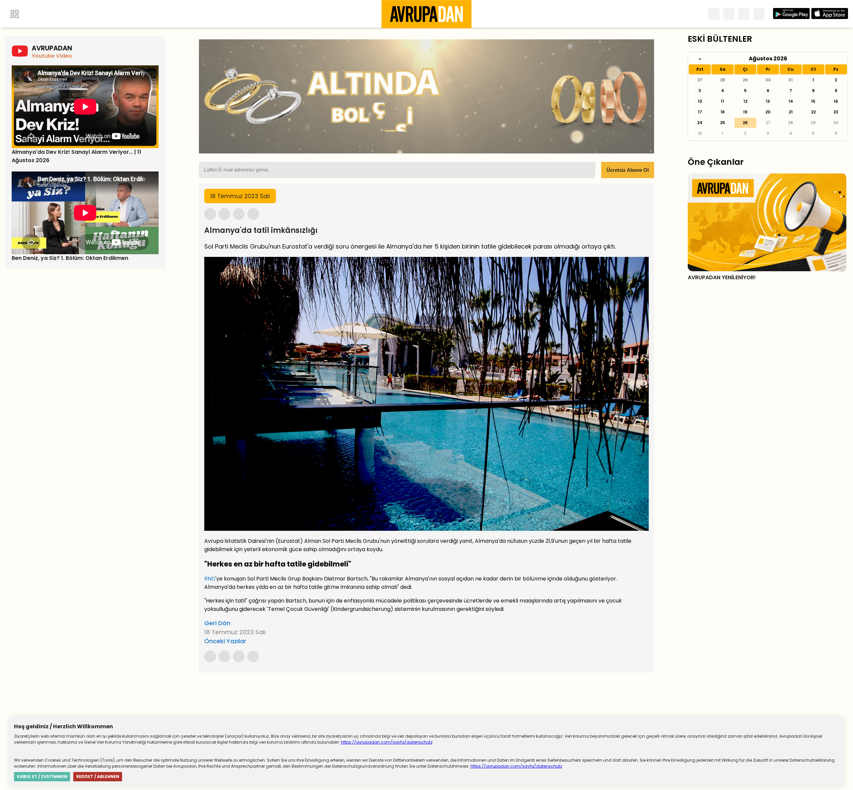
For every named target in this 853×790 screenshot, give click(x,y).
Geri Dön (217, 623)
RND (209, 578)
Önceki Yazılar (225, 641)
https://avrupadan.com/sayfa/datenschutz (386, 742)
